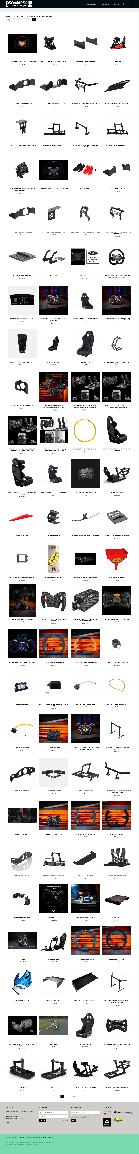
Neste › (75, 1096)
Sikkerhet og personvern (35, 1137)
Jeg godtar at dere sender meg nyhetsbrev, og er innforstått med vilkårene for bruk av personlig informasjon (85, 1116)
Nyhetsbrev (49, 1137)
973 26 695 (13, 1114)
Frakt (8, 1137)
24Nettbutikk (14, 1147)
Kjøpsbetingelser (18, 1137)
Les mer (98, 1120)
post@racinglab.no (15, 1116)
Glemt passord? (65, 1120)
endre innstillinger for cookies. (31, 1144)
